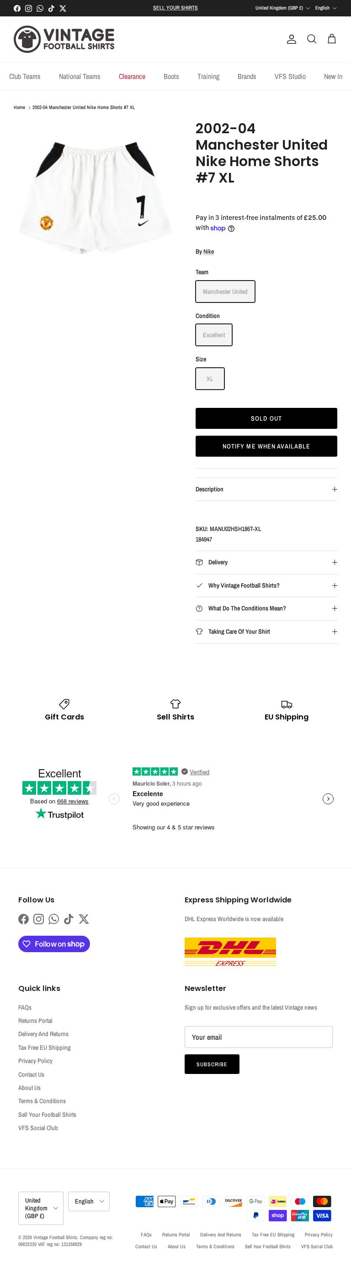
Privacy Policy (35, 1061)
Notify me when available (267, 446)
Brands (247, 76)
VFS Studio (290, 76)
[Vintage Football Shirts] (64, 39)
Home (19, 107)
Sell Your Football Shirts (47, 1114)
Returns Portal (35, 1020)
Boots (171, 76)
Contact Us (31, 1074)
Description (209, 489)
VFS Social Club (38, 1128)
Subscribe (212, 1064)
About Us (29, 1088)
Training (208, 76)
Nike (208, 251)
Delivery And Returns (43, 1034)
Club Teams (25, 76)
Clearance (132, 76)
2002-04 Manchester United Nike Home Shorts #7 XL (83, 107)
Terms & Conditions (42, 1101)
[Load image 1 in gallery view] (95, 201)
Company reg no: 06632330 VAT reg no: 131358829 (65, 1240)
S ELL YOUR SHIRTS (175, 7)
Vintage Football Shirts (55, 1237)
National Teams (80, 76)
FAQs (25, 1007)
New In (333, 76)
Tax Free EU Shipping (44, 1047)
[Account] (289, 39)
